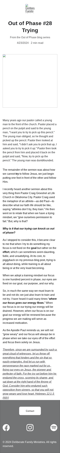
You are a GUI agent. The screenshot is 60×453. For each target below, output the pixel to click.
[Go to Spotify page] (53, 427)
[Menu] (7, 8)
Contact (30, 411)
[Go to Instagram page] (31, 427)
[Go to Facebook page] (8, 427)
